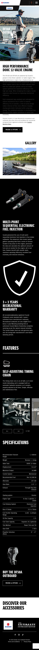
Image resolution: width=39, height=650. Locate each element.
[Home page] (5, 2)
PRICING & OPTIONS (12, 130)
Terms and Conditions (14, 642)
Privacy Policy (27, 642)
